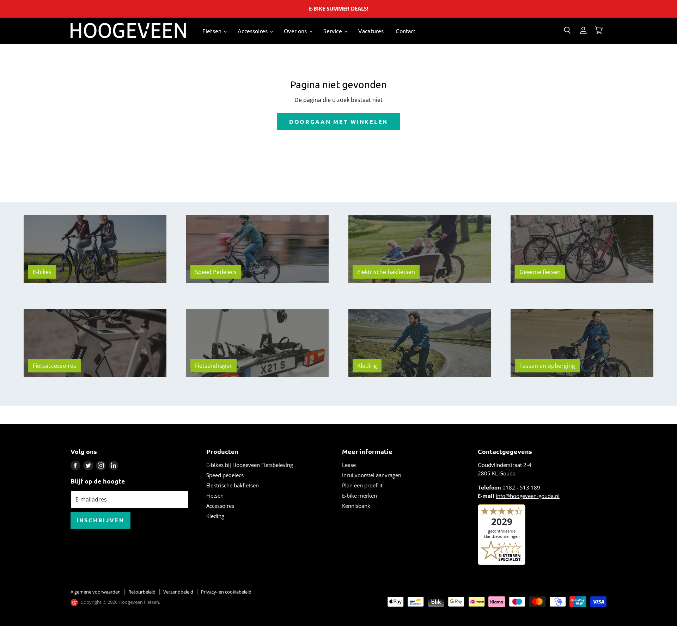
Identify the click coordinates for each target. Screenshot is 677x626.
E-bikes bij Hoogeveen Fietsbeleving (249, 464)
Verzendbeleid (178, 592)
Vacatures (371, 30)
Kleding (215, 515)
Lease (349, 464)
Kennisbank (356, 505)
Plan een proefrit (362, 485)
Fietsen (212, 30)
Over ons (296, 30)
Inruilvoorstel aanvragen (371, 475)
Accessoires (253, 30)
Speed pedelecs (225, 475)
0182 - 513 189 (521, 487)
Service (333, 30)
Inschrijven (100, 520)
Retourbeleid (141, 592)
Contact (405, 30)
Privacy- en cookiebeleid (226, 592)
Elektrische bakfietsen (232, 485)
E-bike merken (359, 495)
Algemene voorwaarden (96, 592)
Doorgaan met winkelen (338, 121)
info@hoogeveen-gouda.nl (528, 495)
